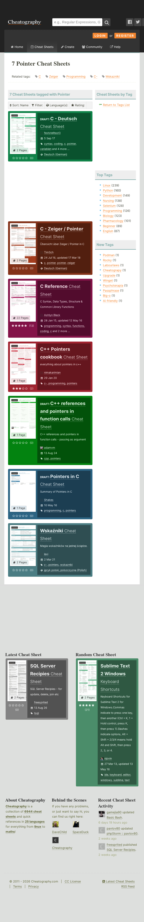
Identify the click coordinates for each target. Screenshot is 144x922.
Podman (109, 255)
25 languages (35, 821)
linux (37, 826)
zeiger (71, 262)
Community (93, 47)
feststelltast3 (52, 132)
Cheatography (16, 806)
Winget (108, 280)
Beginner (109, 226)
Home (18, 47)
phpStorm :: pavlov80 (122, 833)
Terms (17, 886)
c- (45, 383)
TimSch (49, 252)
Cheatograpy (112, 270)
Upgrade (109, 275)
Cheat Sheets (43, 47)
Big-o (107, 295)
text (127, 780)
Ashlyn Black (52, 315)
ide (106, 774)
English (108, 231)
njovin (108, 758)
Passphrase (111, 290)
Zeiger (53, 76)
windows (106, 780)
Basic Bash (114, 817)
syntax (48, 143)
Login (100, 35)
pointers (72, 383)
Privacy (33, 886)
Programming (76, 76)
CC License (73, 881)
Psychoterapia (113, 285)
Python (108, 190)
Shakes (48, 499)
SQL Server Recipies (121, 850)
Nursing (108, 200)
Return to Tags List (116, 105)
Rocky (107, 260)
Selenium (109, 206)
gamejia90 (114, 812)
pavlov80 (113, 828)
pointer (71, 143)
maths (10, 831)
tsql (36, 713)
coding (58, 143)
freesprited (41, 702)
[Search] (106, 22)
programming (52, 325)
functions (78, 325)
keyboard (116, 774)
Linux (106, 185)
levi (46, 554)
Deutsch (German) (55, 154)
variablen (45, 148)
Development (112, 195)
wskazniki (66, 564)
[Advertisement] (72, 7)
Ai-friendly (110, 301)
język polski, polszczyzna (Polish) (65, 570)
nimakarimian (52, 372)
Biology (108, 216)
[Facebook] (130, 22)
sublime (118, 780)
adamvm (49, 447)
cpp (46, 458)
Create (69, 47)
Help (117, 47)
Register (125, 35)
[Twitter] (138, 22)
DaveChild (59, 832)
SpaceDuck (81, 832)
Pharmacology (113, 221)
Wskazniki (113, 76)
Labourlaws (111, 265)
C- (95, 76)
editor (126, 774)
